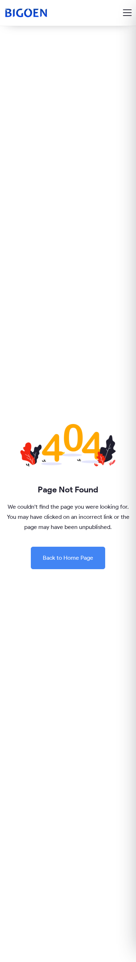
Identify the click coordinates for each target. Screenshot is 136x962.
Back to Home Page (68, 557)
